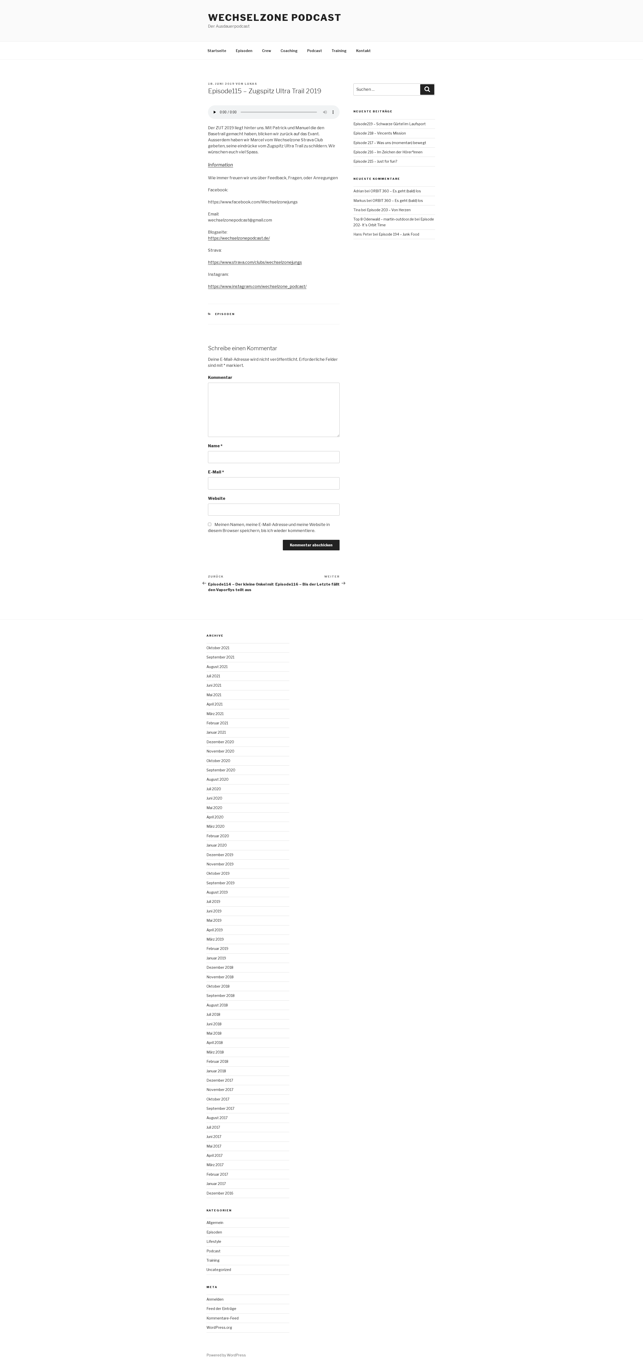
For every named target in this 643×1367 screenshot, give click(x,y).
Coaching (289, 51)
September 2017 (220, 1108)
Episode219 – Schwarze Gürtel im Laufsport (389, 124)
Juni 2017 (213, 1136)
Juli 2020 (213, 789)
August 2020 (217, 779)
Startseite (216, 51)
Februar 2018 (217, 1061)
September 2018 (220, 995)
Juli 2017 (213, 1127)
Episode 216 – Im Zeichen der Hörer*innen (387, 152)
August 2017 (217, 1118)
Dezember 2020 (220, 742)
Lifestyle (213, 1241)
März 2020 (215, 826)
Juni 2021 (213, 685)
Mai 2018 (214, 1033)
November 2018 (220, 977)
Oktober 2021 (217, 648)
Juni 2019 (214, 911)
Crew (266, 51)
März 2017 (215, 1165)
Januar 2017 (216, 1183)
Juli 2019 (213, 901)
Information (220, 164)
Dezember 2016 (219, 1193)
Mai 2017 (213, 1146)
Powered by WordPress (226, 1355)
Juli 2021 (213, 676)
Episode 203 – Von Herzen (389, 210)
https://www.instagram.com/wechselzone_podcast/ (257, 286)
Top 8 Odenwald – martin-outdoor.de (383, 219)
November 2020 (220, 751)
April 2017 (214, 1155)
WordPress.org (219, 1327)
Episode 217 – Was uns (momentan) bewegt (389, 143)
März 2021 (215, 714)
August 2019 (217, 892)
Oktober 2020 (218, 761)
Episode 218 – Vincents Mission (379, 133)
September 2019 (220, 883)
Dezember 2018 (219, 967)
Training (339, 51)
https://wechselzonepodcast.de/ (239, 238)
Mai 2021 (213, 695)
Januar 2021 (216, 732)
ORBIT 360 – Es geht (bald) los (395, 191)
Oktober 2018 (218, 986)
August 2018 (217, 1005)
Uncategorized (218, 1269)
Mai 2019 (214, 920)
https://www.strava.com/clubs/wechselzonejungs (255, 262)
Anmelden (215, 1299)
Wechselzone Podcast (275, 17)
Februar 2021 (217, 723)
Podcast (314, 51)
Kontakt (363, 51)
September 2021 (220, 657)
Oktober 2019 (218, 873)
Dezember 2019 (219, 855)
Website (216, 498)
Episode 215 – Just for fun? (375, 161)
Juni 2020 (214, 798)
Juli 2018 (213, 1014)
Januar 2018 (216, 1071)
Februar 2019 (217, 948)
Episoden (244, 51)
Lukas (251, 83)
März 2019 (215, 939)
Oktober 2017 (217, 1099)
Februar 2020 (217, 836)
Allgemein (214, 1222)
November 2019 (220, 864)
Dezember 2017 (219, 1080)
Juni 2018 (214, 1024)
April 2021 (214, 704)
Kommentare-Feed (222, 1318)
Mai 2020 (214, 808)
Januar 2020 (216, 845)
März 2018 (215, 1052)
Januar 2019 (216, 958)
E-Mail (216, 472)
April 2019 (214, 930)
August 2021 (217, 667)
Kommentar (220, 377)
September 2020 (220, 770)
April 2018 (214, 1042)
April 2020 (215, 817)
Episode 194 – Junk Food (399, 234)
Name (215, 446)
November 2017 (219, 1089)
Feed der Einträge (221, 1308)
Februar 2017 (217, 1174)
